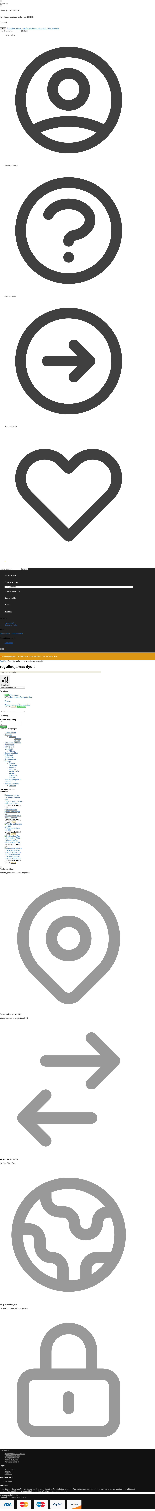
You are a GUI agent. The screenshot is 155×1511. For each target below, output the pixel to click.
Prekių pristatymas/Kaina (15, 1454)
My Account (9, 623)
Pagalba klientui (11, 165)
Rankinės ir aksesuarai (9, 748)
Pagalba (8, 1472)
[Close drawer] (1, 5)
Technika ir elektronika (9, 756)
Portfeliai (12, 786)
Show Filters (5, 685)
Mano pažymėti (11, 426)
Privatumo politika (12, 1462)
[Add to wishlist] (150, 3)
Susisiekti (8, 1474)
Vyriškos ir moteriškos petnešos (17, 705)
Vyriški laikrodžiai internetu (13, 775)
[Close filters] (1, 867)
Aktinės (12, 751)
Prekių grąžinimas (12, 1458)
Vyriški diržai (14, 771)
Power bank (9, 745)
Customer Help (11, 625)
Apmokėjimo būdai (12, 1456)
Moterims (8, 735)
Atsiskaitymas (10, 296)
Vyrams (8, 701)
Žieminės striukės (17, 740)
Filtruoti (3, 726)
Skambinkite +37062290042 (11, 634)
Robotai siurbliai (11, 753)
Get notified (21, 707)
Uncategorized (10, 759)
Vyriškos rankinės (12, 784)
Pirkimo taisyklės (11, 1460)
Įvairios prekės (10, 733)
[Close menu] (1, 1)
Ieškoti (24, 31)
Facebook (3, 22)
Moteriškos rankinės (13, 743)
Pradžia (3, 661)
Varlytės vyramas (12, 768)
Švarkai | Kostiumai (13, 764)
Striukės (12, 737)
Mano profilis (10, 35)
